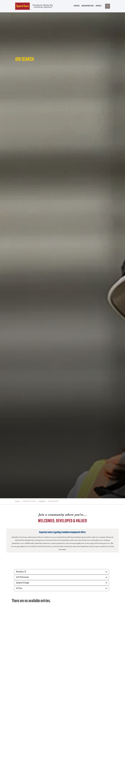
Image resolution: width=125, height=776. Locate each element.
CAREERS (77, 6)
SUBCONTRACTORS (88, 6)
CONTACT (99, 6)
